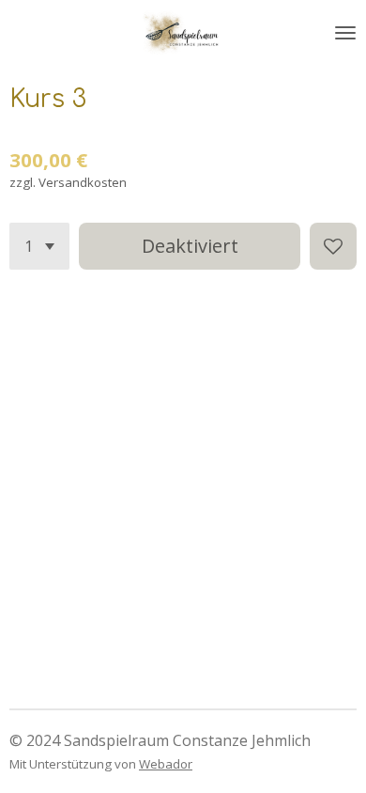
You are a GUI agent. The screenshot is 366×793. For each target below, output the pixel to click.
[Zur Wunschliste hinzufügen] (333, 246)
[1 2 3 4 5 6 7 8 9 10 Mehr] (39, 246)
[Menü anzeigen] (345, 33)
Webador (165, 763)
